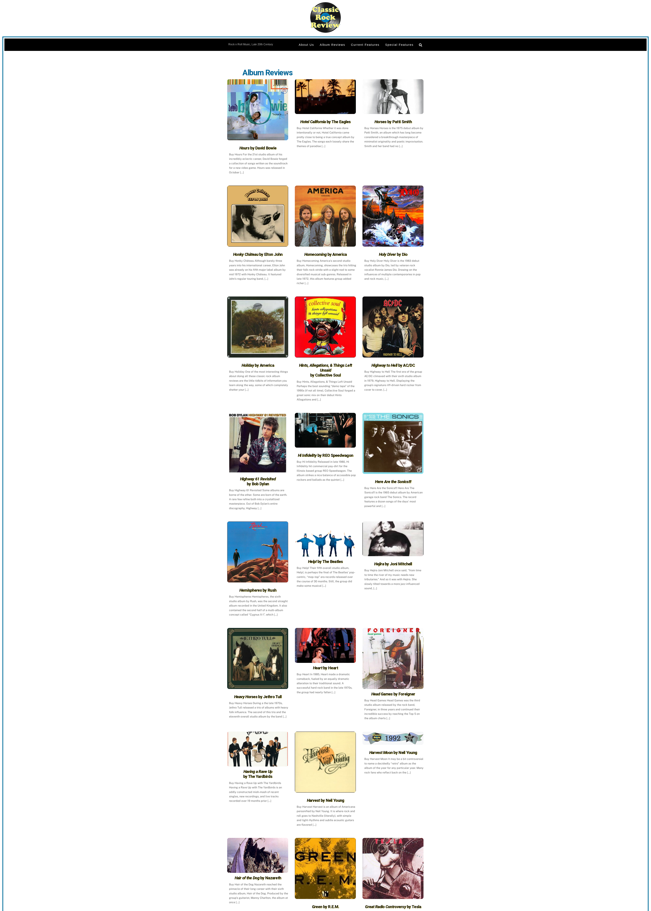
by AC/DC (393, 365)
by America (325, 254)
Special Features (399, 44)
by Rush (257, 590)
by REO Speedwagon (325, 455)
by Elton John (258, 254)
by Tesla (393, 906)
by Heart (325, 668)
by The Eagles (325, 121)
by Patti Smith (393, 121)
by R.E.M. (325, 906)
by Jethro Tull (258, 696)
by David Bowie (258, 148)
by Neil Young (325, 800)
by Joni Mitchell (393, 564)
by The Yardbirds (257, 774)
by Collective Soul (325, 370)
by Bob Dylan (258, 481)
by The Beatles (325, 561)
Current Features (365, 44)
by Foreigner (393, 694)
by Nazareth (258, 878)
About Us (306, 44)
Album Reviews (332, 44)
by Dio (393, 254)
